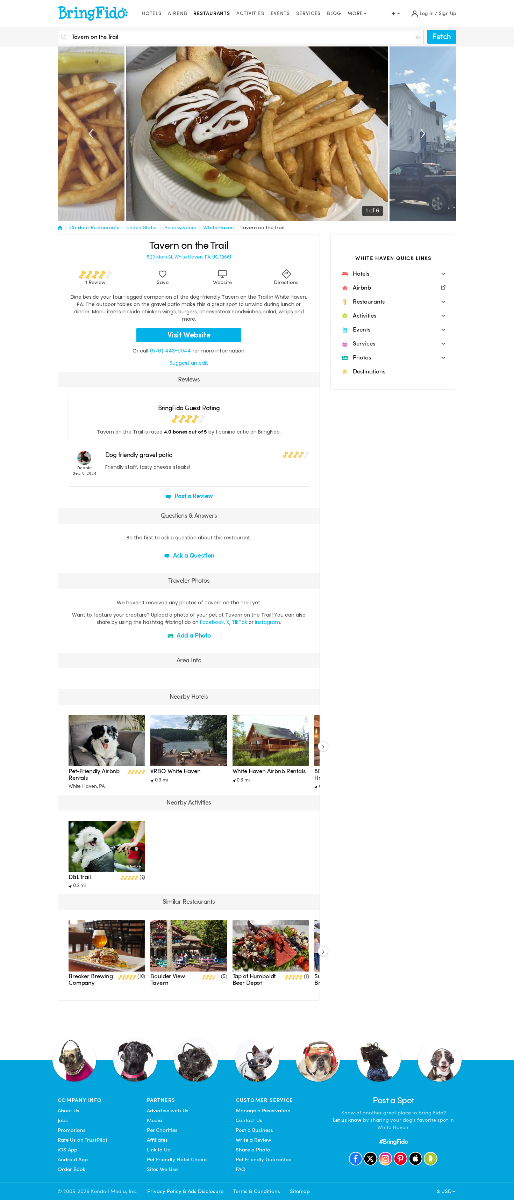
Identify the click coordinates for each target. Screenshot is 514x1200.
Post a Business (254, 1130)
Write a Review (253, 1139)
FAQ (240, 1169)
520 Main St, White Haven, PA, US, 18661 (189, 257)
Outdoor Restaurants (94, 227)
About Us (68, 1110)
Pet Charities (162, 1130)
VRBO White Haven (175, 771)
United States (142, 227)
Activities (250, 13)
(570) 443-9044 (170, 350)
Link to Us (158, 1149)
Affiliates (157, 1139)
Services (308, 13)
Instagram (267, 622)
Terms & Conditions (256, 1191)
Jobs (63, 1120)
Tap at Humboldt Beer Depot (254, 979)
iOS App (67, 1149)
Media (154, 1120)
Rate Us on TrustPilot (82, 1139)
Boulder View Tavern (167, 979)
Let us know (347, 1120)
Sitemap (300, 1191)
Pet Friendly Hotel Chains (177, 1159)
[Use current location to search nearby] (418, 37)
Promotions (72, 1130)
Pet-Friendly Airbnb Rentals (94, 774)
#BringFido (393, 1141)
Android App (73, 1159)
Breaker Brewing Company (91, 979)
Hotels (152, 13)
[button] (393, 274)
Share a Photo (253, 1149)
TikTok (239, 622)
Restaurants (211, 13)
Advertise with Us (167, 1110)
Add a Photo (193, 635)
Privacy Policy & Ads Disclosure (185, 1191)
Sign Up (447, 13)
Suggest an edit (189, 362)
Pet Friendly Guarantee (263, 1159)
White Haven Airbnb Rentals (269, 771)
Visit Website (188, 335)
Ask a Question (193, 555)
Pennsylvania (180, 227)
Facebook (212, 622)
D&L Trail (80, 877)
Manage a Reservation (263, 1110)
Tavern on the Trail (262, 227)
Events (280, 13)
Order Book (71, 1169)
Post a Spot (393, 1100)
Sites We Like (162, 1169)
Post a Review (193, 496)
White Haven (218, 227)
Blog (334, 13)
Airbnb (177, 13)
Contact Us (249, 1120)
